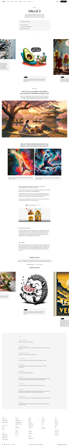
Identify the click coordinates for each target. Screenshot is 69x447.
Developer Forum (31, 438)
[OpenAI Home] (3, 1)
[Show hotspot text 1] (26, 127)
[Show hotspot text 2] (31, 108)
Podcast (56, 425)
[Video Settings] (48, 220)
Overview (16, 431)
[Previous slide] (33, 37)
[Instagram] (10, 444)
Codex (16, 425)
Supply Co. (56, 422)
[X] (2, 444)
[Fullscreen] (47, 220)
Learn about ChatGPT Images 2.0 (26, 26)
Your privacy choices (38, 444)
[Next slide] (35, 37)
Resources (29, 422)
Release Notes (17, 427)
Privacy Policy (57, 433)
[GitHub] (8, 444)
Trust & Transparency (5, 439)
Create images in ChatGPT (24, 28)
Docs (16, 435)
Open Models (30, 433)
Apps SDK (30, 431)
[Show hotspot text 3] (54, 108)
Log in (57, 1)
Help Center (44, 428)
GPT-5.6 (3, 426)
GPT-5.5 (3, 428)
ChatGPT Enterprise (18, 422)
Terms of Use (56, 431)
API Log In (17, 433)
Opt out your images (39, 264)
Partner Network (30, 425)
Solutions (29, 420)
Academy (56, 420)
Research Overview (5, 420)
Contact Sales (30, 427)
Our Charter (43, 420)
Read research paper (31, 264)
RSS (55, 427)
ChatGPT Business (18, 420)
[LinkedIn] (6, 444)
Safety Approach (4, 434)
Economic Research (5, 422)
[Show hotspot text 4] (41, 121)
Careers (43, 422)
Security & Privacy (4, 437)
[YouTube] (4, 444)
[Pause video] (34, 213)
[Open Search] (33, 1)
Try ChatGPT (64, 1)
